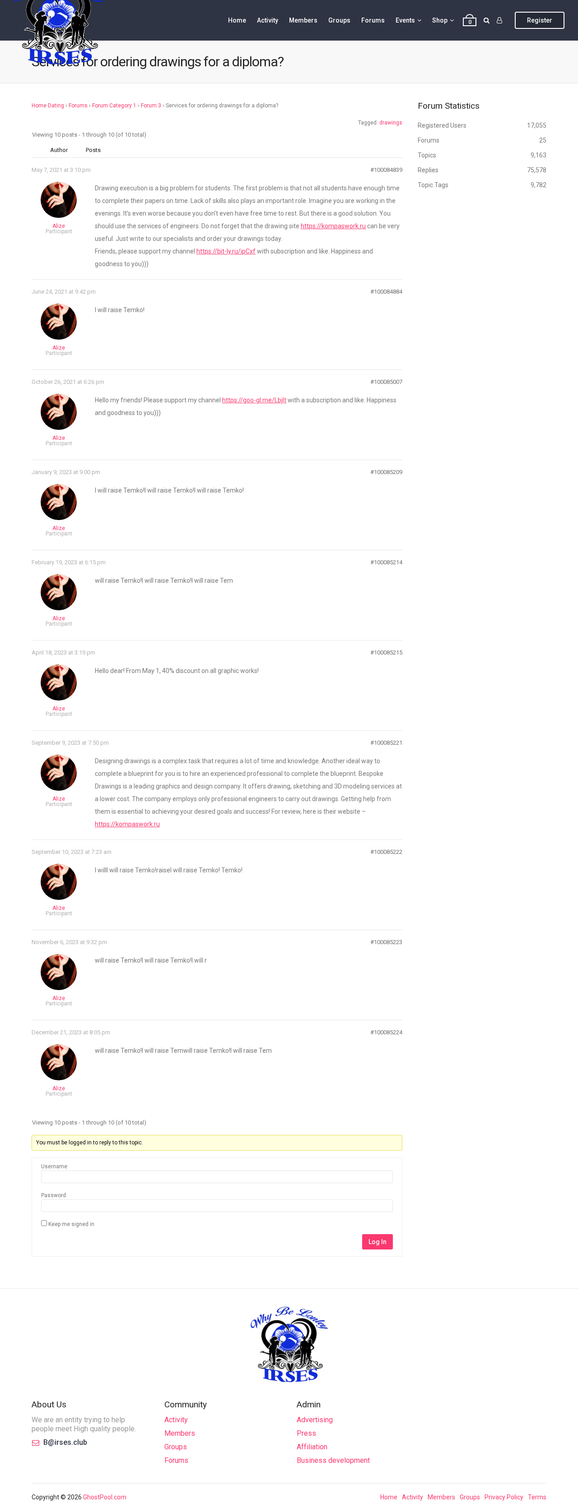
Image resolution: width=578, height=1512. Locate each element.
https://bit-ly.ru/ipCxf (226, 251)
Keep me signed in (71, 1224)
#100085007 (386, 382)
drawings (390, 123)
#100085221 (386, 743)
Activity (267, 20)
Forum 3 (151, 105)
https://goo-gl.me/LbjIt (254, 400)
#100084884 (386, 292)
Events (405, 20)
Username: (55, 1166)
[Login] (499, 20)
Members (303, 20)
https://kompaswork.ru (333, 226)
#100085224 (386, 1032)
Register (539, 20)
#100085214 (386, 562)
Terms (537, 1497)
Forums (373, 20)
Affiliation (312, 1447)
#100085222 (386, 852)
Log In (377, 1241)
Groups (339, 20)
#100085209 (386, 472)
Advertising (315, 1419)
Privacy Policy (504, 1497)
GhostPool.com (104, 1497)
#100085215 (386, 652)
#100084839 (386, 170)
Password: (54, 1195)
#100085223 (386, 942)
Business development (333, 1460)
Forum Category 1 (114, 105)
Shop (439, 20)
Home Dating (48, 105)
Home (237, 20)
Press (306, 1433)
